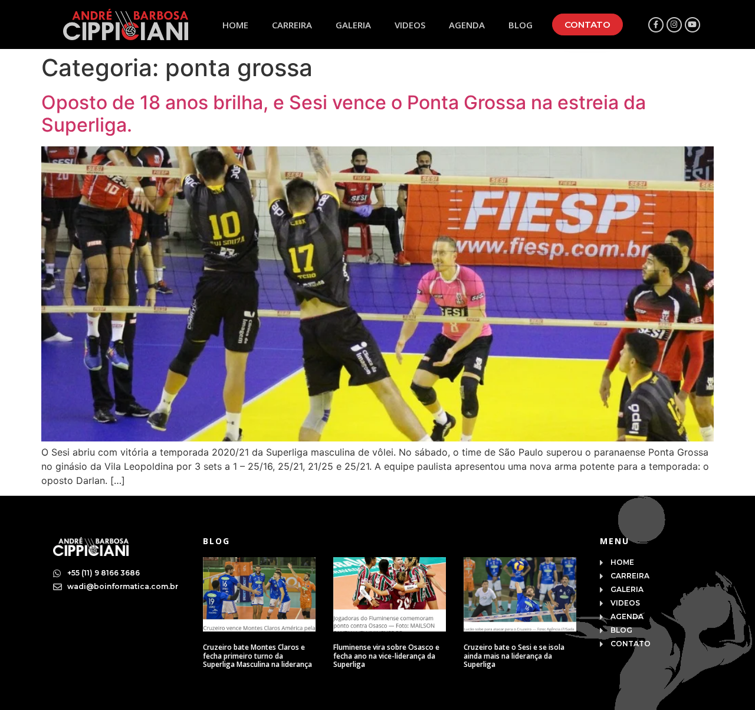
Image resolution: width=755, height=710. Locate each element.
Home (235, 25)
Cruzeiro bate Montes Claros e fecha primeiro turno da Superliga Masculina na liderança (257, 655)
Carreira (292, 25)
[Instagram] (674, 24)
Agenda (467, 25)
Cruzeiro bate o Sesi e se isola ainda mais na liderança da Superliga (514, 655)
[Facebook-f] (656, 24)
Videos (410, 25)
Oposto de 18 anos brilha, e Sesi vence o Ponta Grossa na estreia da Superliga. (343, 113)
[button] (587, 24)
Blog (520, 25)
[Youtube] (692, 24)
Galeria (353, 25)
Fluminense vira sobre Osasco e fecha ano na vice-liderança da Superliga (386, 655)
